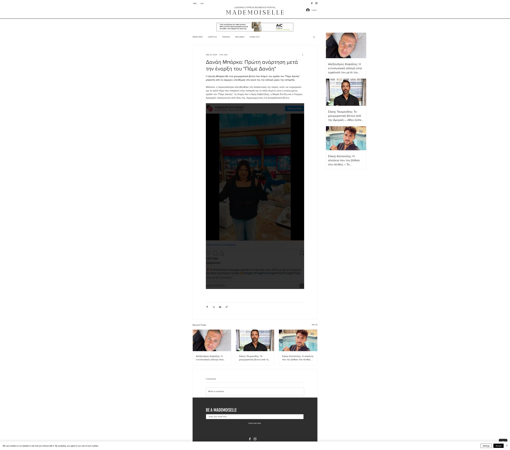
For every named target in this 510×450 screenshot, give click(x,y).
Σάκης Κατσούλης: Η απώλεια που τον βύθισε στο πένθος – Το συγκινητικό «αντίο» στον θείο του (297, 358)
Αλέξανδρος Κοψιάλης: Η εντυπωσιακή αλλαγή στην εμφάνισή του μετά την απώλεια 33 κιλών (210, 358)
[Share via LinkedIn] (220, 307)
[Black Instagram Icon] (316, 3)
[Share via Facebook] (207, 307)
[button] (314, 37)
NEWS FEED (198, 37)
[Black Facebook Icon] (312, 3)
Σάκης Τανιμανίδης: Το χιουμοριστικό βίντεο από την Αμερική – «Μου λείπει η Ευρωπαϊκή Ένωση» (254, 358)
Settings (486, 445)
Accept (498, 445)
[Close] (506, 446)
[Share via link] (226, 307)
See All (314, 325)
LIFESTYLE (212, 37)
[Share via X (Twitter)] (213, 307)
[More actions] (302, 54)
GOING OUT (255, 37)
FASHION (226, 37)
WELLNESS (239, 37)
